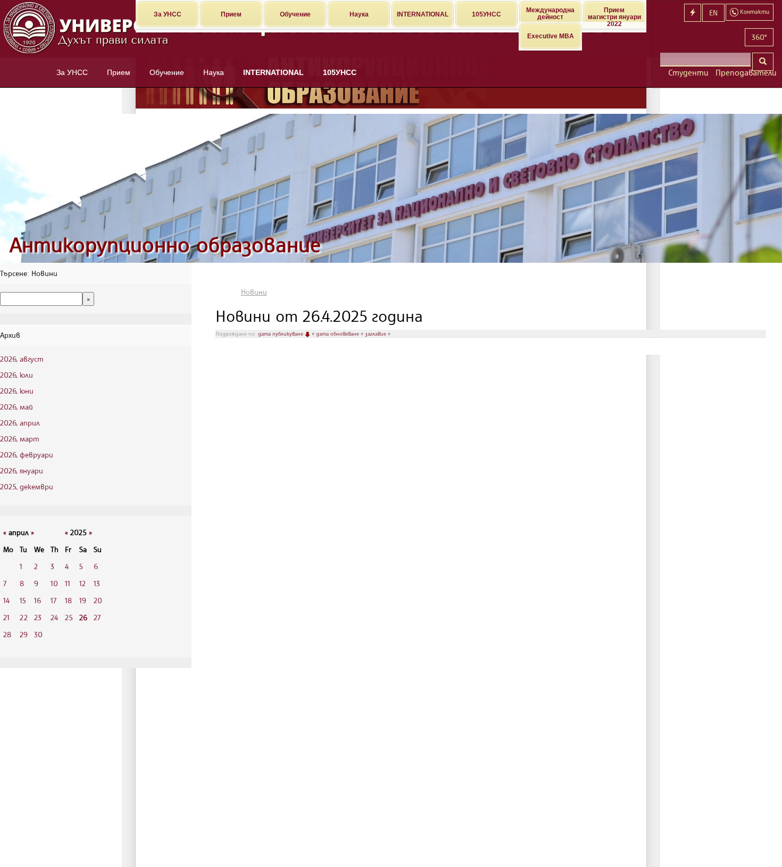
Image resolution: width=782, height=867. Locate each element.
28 (7, 634)
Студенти (688, 73)
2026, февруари (26, 454)
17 (53, 600)
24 (54, 617)
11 (67, 583)
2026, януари (21, 470)
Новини (254, 291)
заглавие (376, 333)
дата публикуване (281, 333)
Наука (359, 14)
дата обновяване (338, 333)
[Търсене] (762, 62)
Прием (231, 14)
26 (83, 617)
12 (82, 583)
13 (97, 583)
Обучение (295, 14)
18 (68, 600)
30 (38, 634)
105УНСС (486, 14)
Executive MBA (550, 36)
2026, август (22, 358)
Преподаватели (744, 73)
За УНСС (167, 14)
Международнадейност (550, 13)
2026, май (16, 406)
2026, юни (17, 390)
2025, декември (26, 486)
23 (37, 617)
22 (24, 617)
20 (98, 600)
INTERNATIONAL (422, 14)
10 (54, 583)
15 (23, 600)
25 (69, 617)
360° (759, 36)
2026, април (20, 422)
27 (97, 617)
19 (82, 600)
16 (37, 600)
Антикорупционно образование (165, 244)
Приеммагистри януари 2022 (614, 14)
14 (6, 600)
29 (24, 634)
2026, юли (16, 374)
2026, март (19, 438)
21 (6, 617)
